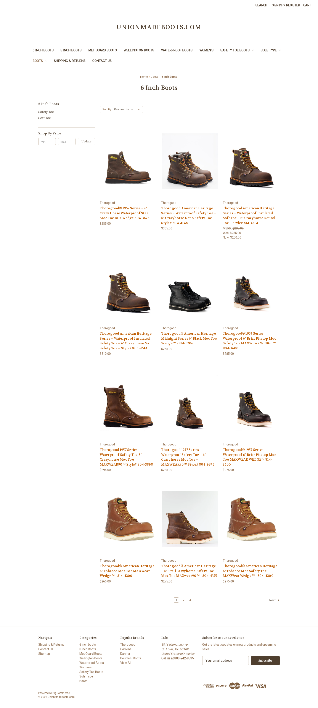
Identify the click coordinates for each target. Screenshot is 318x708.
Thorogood (127, 644)
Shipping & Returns (69, 61)
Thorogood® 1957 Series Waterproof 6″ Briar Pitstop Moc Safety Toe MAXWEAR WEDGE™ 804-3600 (249, 340)
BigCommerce (61, 693)
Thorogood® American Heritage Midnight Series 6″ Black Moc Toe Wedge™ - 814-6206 (189, 338)
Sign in (277, 5)
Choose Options (128, 169)
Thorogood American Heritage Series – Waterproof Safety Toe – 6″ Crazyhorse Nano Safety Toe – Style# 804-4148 (188, 215)
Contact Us (102, 61)
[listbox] (128, 109)
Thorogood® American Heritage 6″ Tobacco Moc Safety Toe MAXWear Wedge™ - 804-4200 (250, 571)
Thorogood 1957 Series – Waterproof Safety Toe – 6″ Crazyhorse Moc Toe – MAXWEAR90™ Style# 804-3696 (187, 457)
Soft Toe (44, 118)
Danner (125, 653)
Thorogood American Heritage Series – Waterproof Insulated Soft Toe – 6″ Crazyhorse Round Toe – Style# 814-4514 (249, 215)
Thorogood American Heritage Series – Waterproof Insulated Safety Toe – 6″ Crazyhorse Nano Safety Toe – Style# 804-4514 (127, 340)
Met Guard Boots (102, 50)
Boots (38, 61)
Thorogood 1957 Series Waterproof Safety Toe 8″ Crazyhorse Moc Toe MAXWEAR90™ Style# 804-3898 (126, 457)
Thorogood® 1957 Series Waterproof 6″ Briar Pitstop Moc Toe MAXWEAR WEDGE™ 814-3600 (249, 457)
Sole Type (269, 50)
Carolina (126, 649)
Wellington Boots (139, 50)
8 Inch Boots (71, 50)
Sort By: (107, 109)
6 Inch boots (43, 50)
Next (272, 600)
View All (125, 662)
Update (87, 141)
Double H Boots (130, 658)
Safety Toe (46, 112)
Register (293, 5)
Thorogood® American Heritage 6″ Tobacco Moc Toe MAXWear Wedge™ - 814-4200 (127, 571)
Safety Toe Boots (235, 50)
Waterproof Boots (177, 50)
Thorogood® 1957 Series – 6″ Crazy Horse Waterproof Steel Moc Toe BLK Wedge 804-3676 (124, 213)
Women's (206, 50)
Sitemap (44, 653)
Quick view (124, 153)
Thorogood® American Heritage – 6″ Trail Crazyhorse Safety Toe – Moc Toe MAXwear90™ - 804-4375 (189, 571)
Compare (127, 161)
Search (261, 5)
